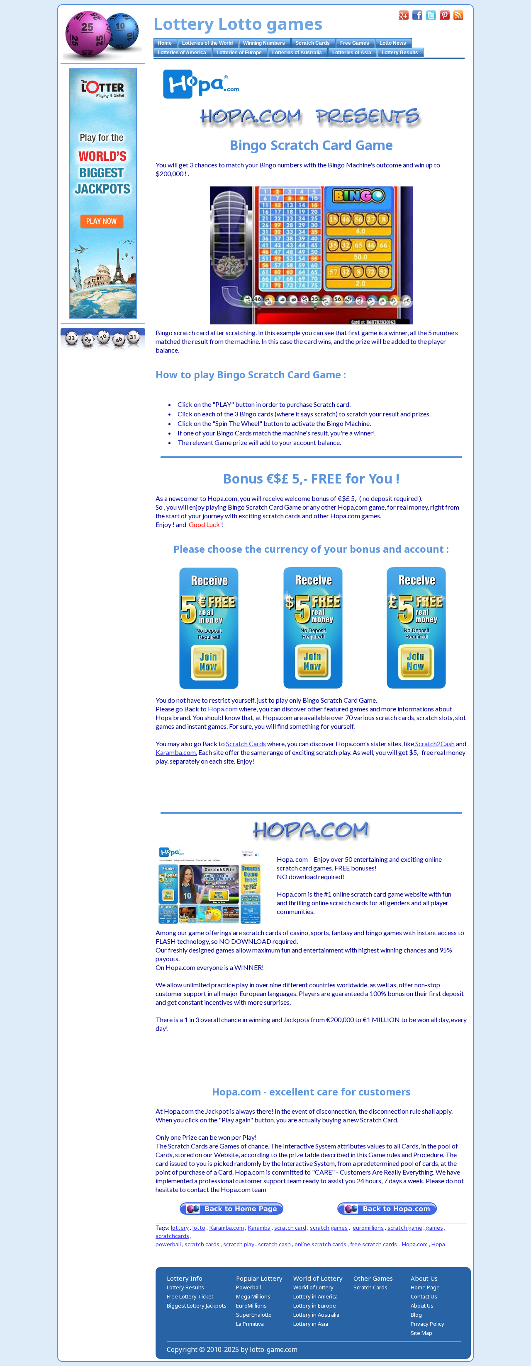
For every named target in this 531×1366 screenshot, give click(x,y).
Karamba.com (226, 1227)
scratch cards (202, 1244)
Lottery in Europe (314, 1305)
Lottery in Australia (316, 1314)
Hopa (438, 1244)
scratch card (290, 1227)
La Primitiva (250, 1323)
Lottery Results (185, 1287)
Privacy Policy (427, 1323)
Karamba (259, 1227)
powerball (168, 1244)
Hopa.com (415, 1244)
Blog (416, 1314)
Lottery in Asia (310, 1323)
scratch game (404, 1227)
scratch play (238, 1244)
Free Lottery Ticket (190, 1296)
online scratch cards (320, 1244)
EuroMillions (251, 1305)
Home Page (425, 1287)
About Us (422, 1305)
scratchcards (172, 1235)
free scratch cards (373, 1244)
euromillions (368, 1227)
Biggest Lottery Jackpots (197, 1305)
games (434, 1227)
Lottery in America (315, 1296)
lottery (180, 1227)
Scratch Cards (370, 1287)
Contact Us (424, 1296)
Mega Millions (253, 1296)
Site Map (421, 1333)
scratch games (329, 1227)
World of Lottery (313, 1287)
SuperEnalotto (254, 1314)
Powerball (248, 1287)
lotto (198, 1227)
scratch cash (274, 1244)
